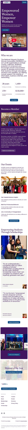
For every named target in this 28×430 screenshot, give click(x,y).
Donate (13, 398)
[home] (6, 2)
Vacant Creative (24, 421)
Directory (13, 401)
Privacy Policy (14, 403)
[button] (1, 2)
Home (2, 396)
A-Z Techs (8, 421)
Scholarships (4, 405)
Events (2, 403)
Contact (13, 396)
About (2, 398)
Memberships (4, 401)
